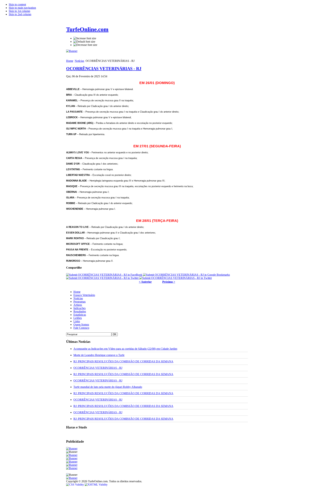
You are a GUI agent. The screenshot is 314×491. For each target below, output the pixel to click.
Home (69, 60)
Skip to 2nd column (20, 14)
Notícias (79, 60)
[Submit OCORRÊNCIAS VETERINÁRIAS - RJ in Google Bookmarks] (186, 274)
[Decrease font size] (85, 45)
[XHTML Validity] (96, 484)
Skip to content (17, 4)
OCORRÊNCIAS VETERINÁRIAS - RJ (103, 68)
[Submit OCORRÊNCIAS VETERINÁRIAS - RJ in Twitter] (102, 278)
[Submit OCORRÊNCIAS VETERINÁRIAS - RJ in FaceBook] (104, 274)
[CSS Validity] (75, 484)
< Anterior (145, 281)
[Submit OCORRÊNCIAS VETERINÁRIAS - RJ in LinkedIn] (175, 278)
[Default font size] (84, 41)
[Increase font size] (84, 38)
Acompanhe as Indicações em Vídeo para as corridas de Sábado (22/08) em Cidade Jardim (125, 348)
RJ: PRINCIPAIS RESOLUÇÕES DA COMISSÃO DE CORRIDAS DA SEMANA (123, 361)
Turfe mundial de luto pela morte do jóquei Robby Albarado (107, 386)
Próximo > (168, 281)
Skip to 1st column (19, 11)
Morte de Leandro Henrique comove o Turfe (98, 355)
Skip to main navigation (22, 7)
